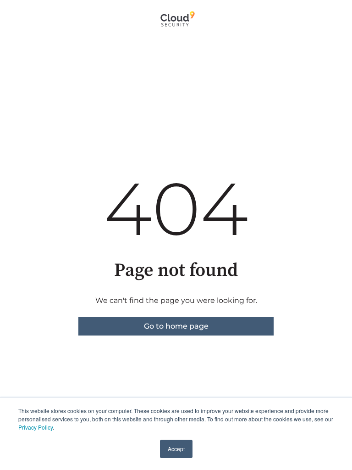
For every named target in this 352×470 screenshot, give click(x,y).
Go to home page (176, 326)
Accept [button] (176, 449)
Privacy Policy (35, 427)
